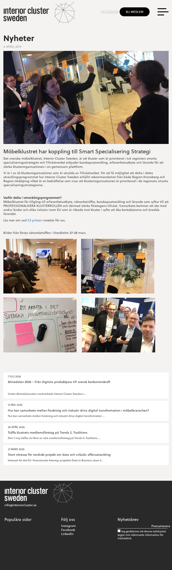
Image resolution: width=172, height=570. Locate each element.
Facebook (68, 529)
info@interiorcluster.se (20, 505)
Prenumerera (159, 526)
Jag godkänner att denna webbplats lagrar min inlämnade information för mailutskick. (142, 534)
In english (108, 12)
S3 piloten (35, 220)
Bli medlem (134, 12)
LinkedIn (67, 533)
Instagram (68, 525)
